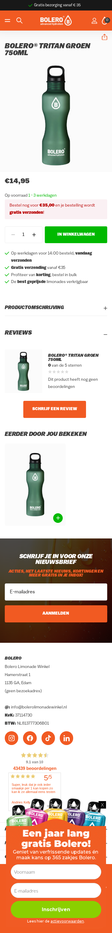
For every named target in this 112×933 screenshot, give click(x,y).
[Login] (94, 20)
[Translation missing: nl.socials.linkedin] (66, 738)
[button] (102, 37)
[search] (19, 20)
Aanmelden (56, 613)
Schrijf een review (54, 409)
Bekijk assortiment (8, 20)
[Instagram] (11, 738)
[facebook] (29, 738)
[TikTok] (48, 738)
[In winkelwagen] (58, 518)
